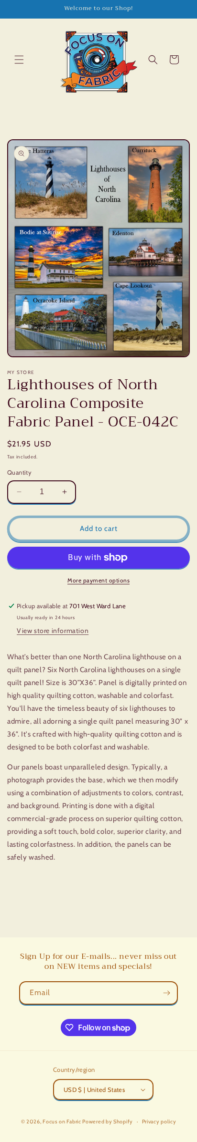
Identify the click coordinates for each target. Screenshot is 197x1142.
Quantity (19, 472)
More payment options (98, 580)
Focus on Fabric (62, 1121)
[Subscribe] (166, 993)
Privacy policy (159, 1121)
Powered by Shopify (107, 1121)
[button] (19, 59)
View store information (52, 630)
